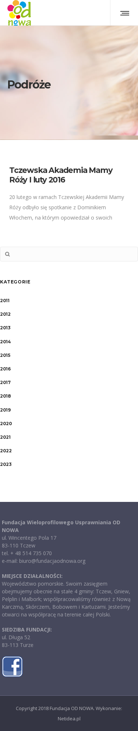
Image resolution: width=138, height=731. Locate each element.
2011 (4, 300)
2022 (5, 450)
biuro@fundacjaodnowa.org (52, 560)
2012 (5, 314)
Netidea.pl (69, 718)
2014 (5, 341)
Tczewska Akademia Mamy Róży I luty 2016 (61, 175)
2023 (5, 464)
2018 (5, 396)
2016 (5, 369)
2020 (6, 423)
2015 (5, 355)
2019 (5, 410)
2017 (5, 382)
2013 (5, 327)
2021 (5, 437)
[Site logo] (19, 13)
